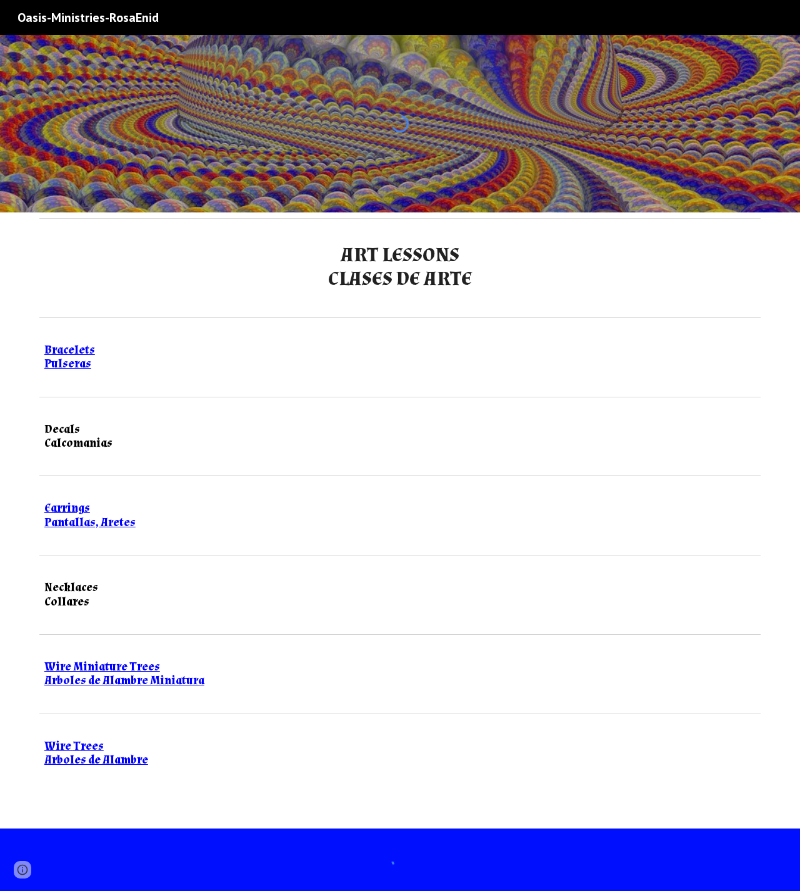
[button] (22, 870)
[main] (400, 268)
